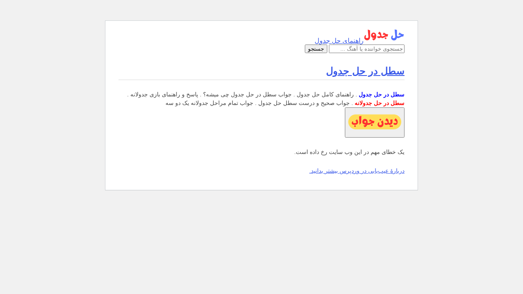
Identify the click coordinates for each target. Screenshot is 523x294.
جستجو (316, 49)
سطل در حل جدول (365, 70)
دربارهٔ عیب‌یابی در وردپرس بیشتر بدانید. (357, 170)
